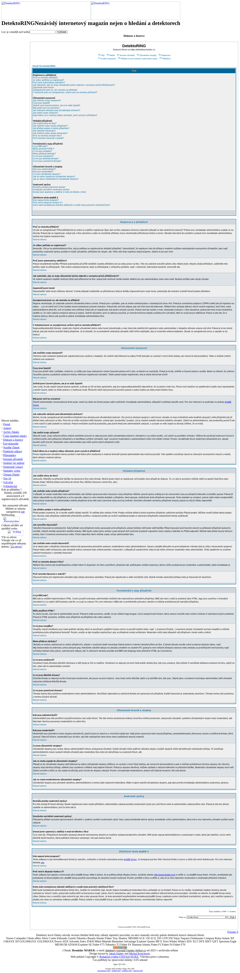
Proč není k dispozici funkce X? (48, 202)
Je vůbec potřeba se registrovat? (48, 80)
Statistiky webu (11, 470)
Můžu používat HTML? (43, 148)
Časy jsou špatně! (41, 103)
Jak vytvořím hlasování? (44, 131)
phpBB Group (130, 859)
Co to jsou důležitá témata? (46, 158)
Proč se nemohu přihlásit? (45, 77)
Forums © (233, 931)
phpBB (128, 927)
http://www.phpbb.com (164, 875)
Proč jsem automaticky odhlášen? (49, 82)
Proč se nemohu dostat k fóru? (47, 135)
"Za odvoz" (16, 546)
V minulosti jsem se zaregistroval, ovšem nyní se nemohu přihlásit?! (65, 92)
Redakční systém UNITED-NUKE (119, 956)
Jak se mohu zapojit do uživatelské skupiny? (54, 176)
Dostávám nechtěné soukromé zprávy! (51, 189)
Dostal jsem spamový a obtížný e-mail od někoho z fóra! (59, 192)
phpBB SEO (116, 971)
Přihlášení (166, 59)
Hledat (112, 55)
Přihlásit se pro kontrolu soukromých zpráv (139, 59)
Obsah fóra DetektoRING (44, 66)
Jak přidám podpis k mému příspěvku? (51, 128)
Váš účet (8, 482)
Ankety (7, 428)
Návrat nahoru (40, 239)
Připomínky (9, 455)
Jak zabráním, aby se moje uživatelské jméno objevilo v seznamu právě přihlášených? (74, 85)
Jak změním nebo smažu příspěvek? (50, 126)
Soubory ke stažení (13, 463)
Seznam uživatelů (13, 459)
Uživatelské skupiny (148, 55)
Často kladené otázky (15, 435)
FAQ (103, 55)
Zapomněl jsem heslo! (43, 87)
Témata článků (11, 474)
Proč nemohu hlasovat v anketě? (48, 138)
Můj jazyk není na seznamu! (46, 108)
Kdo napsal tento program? (46, 200)
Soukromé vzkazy (13, 466)
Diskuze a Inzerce (13, 439)
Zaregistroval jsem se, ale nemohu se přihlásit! (55, 90)
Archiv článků (11, 432)
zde (23, 511)
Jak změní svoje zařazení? (45, 113)
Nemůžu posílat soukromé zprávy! (49, 187)
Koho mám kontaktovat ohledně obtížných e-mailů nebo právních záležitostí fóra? (71, 205)
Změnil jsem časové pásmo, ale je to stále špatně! (56, 105)
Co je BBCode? (40, 146)
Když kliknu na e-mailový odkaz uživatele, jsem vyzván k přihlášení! (65, 115)
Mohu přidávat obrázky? (44, 153)
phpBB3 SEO (127, 971)
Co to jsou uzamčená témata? (47, 161)
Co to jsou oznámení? (43, 156)
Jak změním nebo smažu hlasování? (50, 133)
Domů (6, 424)
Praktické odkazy (12, 451)
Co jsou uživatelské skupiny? (47, 174)
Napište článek (11, 447)
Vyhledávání (10, 486)
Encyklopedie (10, 443)
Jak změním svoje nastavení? (47, 100)
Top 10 (7, 478)
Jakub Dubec (116, 953)
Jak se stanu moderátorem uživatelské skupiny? (56, 179)
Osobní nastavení (108, 59)
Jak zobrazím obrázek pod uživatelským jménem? (56, 110)
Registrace (166, 55)
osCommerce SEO (103, 971)
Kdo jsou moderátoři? (43, 171)
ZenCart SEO (138, 971)
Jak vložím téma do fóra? (45, 123)
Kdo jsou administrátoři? (44, 169)
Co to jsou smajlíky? (42, 151)
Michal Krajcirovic (139, 953)
